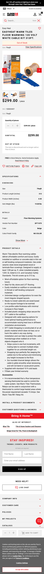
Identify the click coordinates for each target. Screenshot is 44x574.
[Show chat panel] (39, 521)
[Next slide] (39, 70)
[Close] (40, 3)
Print (27, 166)
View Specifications (33, 47)
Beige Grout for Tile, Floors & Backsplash (22, 431)
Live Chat (24, 487)
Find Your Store (29, 4)
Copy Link (38, 166)
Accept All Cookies (22, 569)
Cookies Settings (22, 563)
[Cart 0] (39, 14)
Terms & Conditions (22, 558)
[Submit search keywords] (5, 20)
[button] (4, 14)
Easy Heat (6, 28)
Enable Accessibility (35, 9)
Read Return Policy (22, 161)
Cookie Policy (17, 556)
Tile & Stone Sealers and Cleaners (28, 426)
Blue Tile (6, 426)
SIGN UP (22, 469)
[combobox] (22, 20)
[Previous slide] (4, 70)
